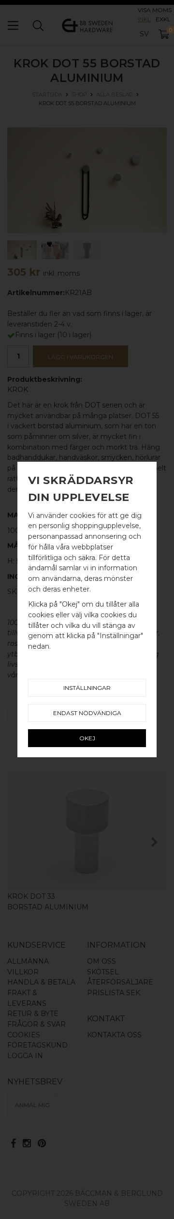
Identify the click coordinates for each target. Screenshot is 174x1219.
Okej (87, 738)
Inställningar (87, 687)
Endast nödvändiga (87, 713)
